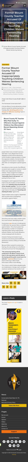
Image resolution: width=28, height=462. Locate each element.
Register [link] (9, 302)
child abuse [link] (21, 89)
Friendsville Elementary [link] (9, 91)
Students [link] (15, 94)
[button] (11, 283)
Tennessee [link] (21, 94)
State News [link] (5, 64)
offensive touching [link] (8, 94)
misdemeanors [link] (19, 92)
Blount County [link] (6, 89)
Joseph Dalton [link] (11, 92)
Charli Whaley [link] (14, 89)
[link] (18, 3)
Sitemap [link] (14, 454)
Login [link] (15, 302)
